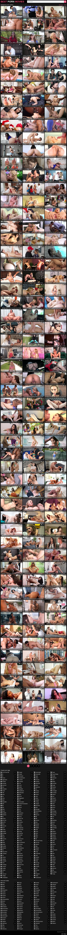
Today (65, 4)
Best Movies (12, 1)
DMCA (65, 933)
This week (61, 4)
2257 (62, 933)
